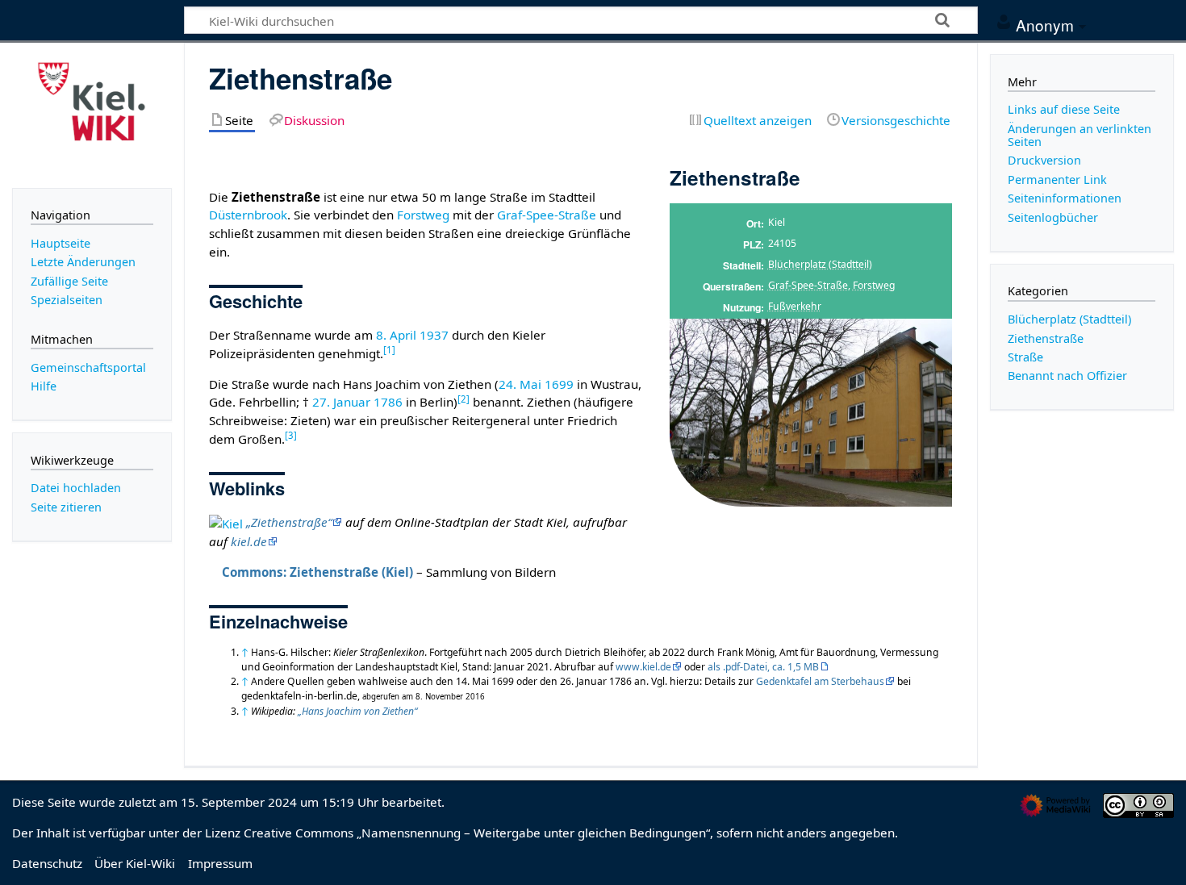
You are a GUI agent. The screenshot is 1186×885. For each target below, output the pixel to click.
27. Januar (341, 402)
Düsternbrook (248, 215)
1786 (388, 402)
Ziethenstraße (1046, 338)
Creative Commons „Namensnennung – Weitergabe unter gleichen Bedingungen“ (477, 832)
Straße (1025, 357)
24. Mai (520, 384)
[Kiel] (226, 522)
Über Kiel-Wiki (134, 863)
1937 (434, 335)
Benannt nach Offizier (1067, 375)
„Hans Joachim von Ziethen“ (357, 711)
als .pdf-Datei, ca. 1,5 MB (763, 667)
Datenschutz (47, 863)
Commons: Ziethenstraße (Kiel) (317, 572)
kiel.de (249, 541)
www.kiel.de (643, 667)
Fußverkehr (794, 306)
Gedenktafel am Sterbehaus (820, 681)
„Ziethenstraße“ (289, 522)
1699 (559, 384)
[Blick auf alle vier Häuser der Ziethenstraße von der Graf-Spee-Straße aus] (811, 412)
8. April (396, 335)
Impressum (220, 863)
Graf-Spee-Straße (808, 285)
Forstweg (874, 285)
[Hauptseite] (92, 114)
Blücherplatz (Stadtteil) (820, 264)
